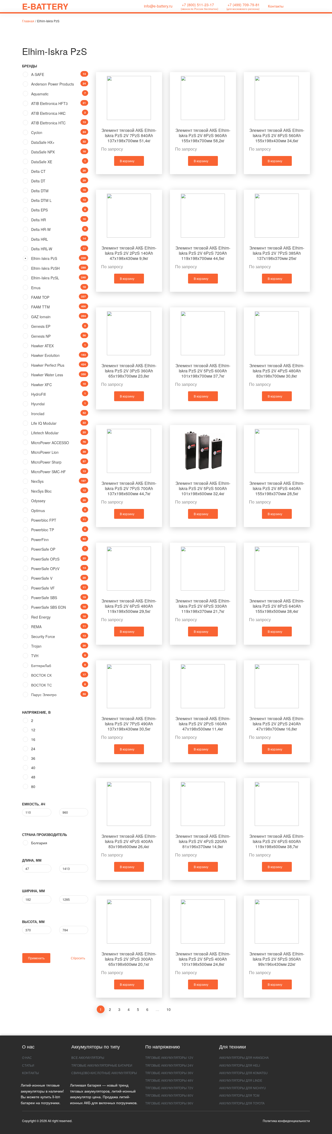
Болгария (39, 842)
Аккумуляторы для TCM (239, 1095)
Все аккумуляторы (87, 1057)
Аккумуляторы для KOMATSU (243, 1073)
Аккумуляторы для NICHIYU (242, 1088)
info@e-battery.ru (157, 6)
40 (33, 767)
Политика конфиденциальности (286, 1120)
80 (33, 786)
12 (33, 729)
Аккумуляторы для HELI (239, 1065)
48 (33, 776)
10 (169, 1009)
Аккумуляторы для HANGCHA (244, 1057)
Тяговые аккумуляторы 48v (169, 1080)
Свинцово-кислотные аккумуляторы (104, 1073)
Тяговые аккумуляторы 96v (169, 1103)
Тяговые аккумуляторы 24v (169, 1065)
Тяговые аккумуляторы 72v (169, 1088)
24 (33, 748)
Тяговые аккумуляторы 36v (169, 1073)
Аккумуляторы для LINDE (240, 1080)
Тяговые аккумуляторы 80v (169, 1095)
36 (33, 758)
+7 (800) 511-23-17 (199, 6)
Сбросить (77, 958)
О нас (27, 1057)
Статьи (28, 1065)
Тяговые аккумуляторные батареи (101, 1065)
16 (33, 739)
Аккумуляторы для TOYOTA (242, 1103)
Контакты (275, 6)
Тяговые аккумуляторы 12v (169, 1057)
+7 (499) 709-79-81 (243, 6)
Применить (36, 958)
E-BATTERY (45, 6)
